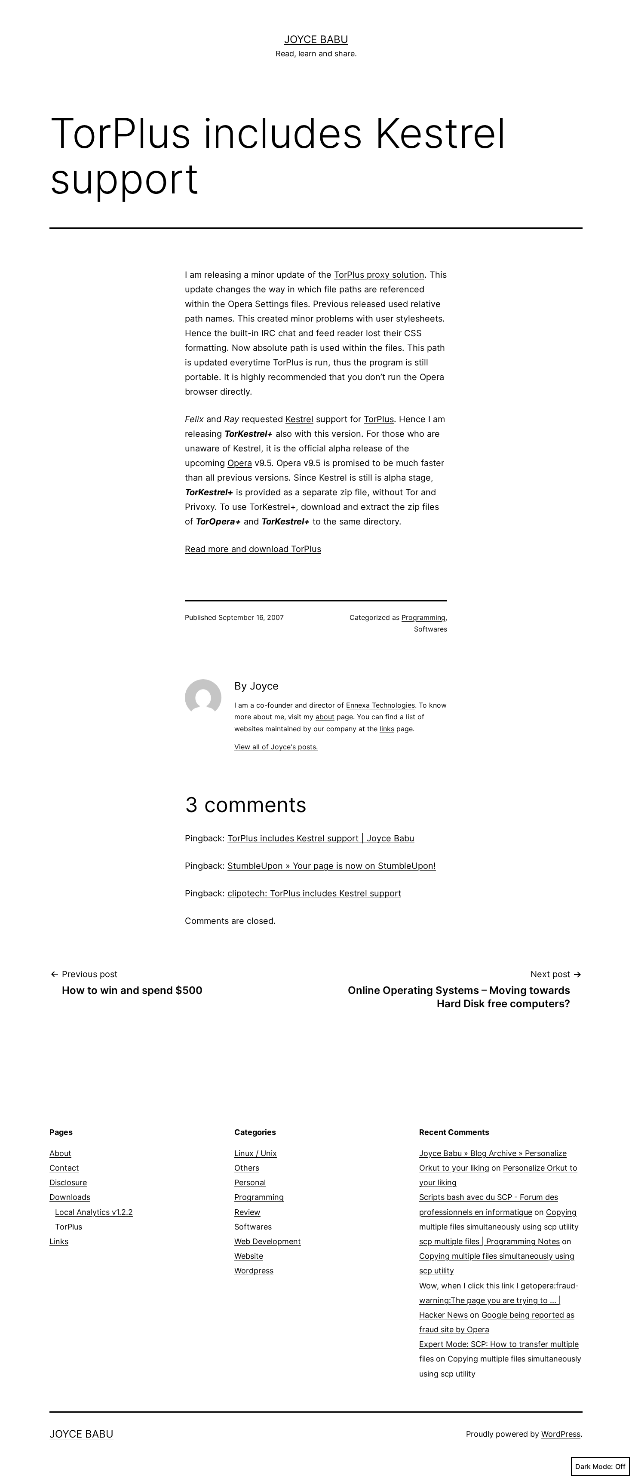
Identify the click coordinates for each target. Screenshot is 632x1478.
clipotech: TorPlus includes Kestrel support (314, 893)
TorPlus (379, 419)
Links (58, 1241)
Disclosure (68, 1182)
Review (247, 1212)
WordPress (560, 1433)
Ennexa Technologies (380, 705)
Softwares (430, 629)
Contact (64, 1167)
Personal (250, 1182)
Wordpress (253, 1270)
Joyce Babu (316, 39)
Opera (239, 463)
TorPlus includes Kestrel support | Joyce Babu (320, 838)
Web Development (267, 1241)
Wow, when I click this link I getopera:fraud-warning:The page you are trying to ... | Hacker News (499, 1300)
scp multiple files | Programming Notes (489, 1241)
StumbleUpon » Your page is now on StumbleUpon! (331, 866)
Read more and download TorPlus (253, 549)
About (60, 1153)
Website (248, 1255)
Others (246, 1167)
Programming (423, 617)
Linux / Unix (255, 1153)
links (387, 728)
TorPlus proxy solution (379, 275)
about (325, 716)
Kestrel (299, 419)
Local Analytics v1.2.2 (94, 1212)
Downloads (69, 1197)
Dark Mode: (594, 1466)
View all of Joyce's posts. (276, 746)
